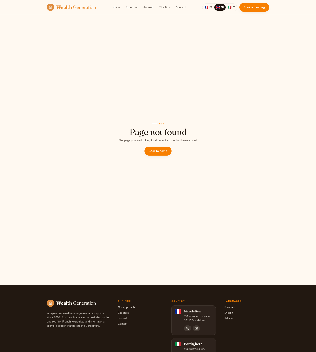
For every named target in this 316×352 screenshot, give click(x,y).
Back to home (158, 150)
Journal (148, 7)
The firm (164, 7)
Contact (181, 7)
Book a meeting (254, 7)
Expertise (132, 7)
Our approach (126, 307)
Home (116, 7)
